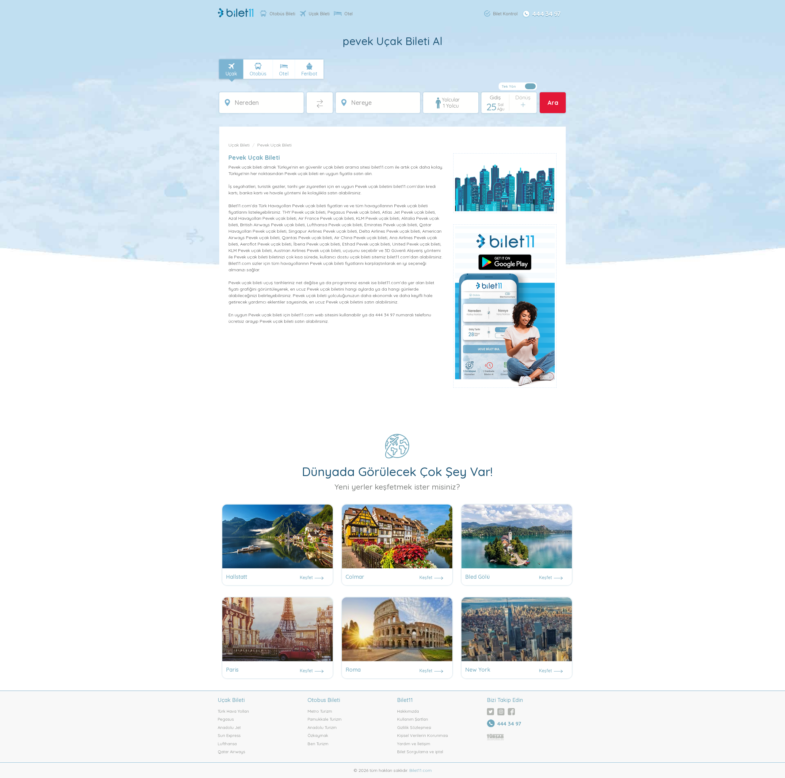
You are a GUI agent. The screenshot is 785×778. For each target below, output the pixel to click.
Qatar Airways (231, 751)
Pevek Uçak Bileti (274, 145)
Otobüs (258, 74)
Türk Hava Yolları (233, 711)
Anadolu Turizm (322, 727)
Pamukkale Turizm (325, 719)
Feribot (309, 74)
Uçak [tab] (231, 74)
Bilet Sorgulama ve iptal (420, 751)
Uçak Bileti (319, 14)
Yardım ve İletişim (413, 743)
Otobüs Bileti (282, 14)
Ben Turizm (318, 743)
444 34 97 (546, 13)
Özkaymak (318, 735)
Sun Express (229, 735)
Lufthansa (227, 743)
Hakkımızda (408, 711)
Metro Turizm (320, 711)
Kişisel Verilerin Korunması (422, 735)
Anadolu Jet (229, 727)
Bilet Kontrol (505, 14)
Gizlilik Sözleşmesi (414, 727)
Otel (348, 14)
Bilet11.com (420, 770)
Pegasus (226, 719)
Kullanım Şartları (412, 719)
